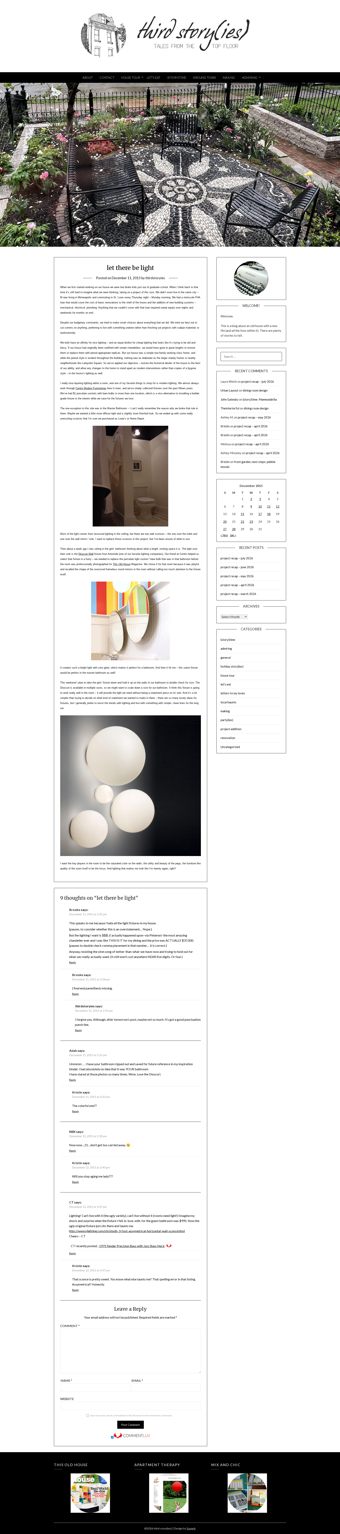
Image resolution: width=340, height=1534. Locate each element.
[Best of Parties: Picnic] (168, 1487)
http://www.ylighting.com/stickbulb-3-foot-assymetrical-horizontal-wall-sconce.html (127, 1231)
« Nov (224, 535)
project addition (231, 729)
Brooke (74, 910)
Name (66, 1380)
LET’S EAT (154, 77)
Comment (70, 1326)
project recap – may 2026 (254, 417)
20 (225, 521)
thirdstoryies (155, 278)
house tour (228, 675)
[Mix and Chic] (247, 1487)
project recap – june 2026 (237, 567)
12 (277, 506)
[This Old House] (90, 1487)
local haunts (228, 702)
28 (234, 529)
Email (137, 1380)
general (226, 657)
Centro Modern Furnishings (91, 388)
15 (242, 514)
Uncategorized (230, 747)
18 (269, 514)
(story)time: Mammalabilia (260, 399)
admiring (226, 648)
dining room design (255, 390)
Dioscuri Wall (86, 553)
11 (269, 506)
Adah (73, 1050)
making (225, 711)
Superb (191, 1528)
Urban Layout (229, 390)
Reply (72, 962)
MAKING (229, 77)
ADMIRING (250, 77)
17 (260, 514)
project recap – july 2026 (257, 381)
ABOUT (87, 77)
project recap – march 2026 (238, 594)
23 (251, 521)
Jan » (233, 535)
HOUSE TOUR (130, 77)
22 (242, 521)
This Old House (121, 564)
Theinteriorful (230, 408)
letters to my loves (233, 693)
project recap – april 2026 (251, 426)
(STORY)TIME (176, 77)
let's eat (226, 684)
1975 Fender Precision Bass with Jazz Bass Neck (132, 1246)
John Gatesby (229, 399)
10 (260, 506)
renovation (228, 738)
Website (67, 1399)
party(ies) (227, 720)
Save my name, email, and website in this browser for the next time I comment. (131, 1415)
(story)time (228, 639)
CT (71, 1202)
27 (225, 529)
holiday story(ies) (232, 666)
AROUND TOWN (204, 77)
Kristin (77, 1092)
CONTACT (107, 77)
